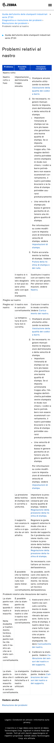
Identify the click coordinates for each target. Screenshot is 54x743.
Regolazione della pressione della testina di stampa (40, 513)
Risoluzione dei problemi (14, 23)
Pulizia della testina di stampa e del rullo (41, 265)
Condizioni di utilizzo (22, 720)
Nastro (34, 290)
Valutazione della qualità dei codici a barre (41, 91)
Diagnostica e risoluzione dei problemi (22, 20)
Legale (8, 720)
